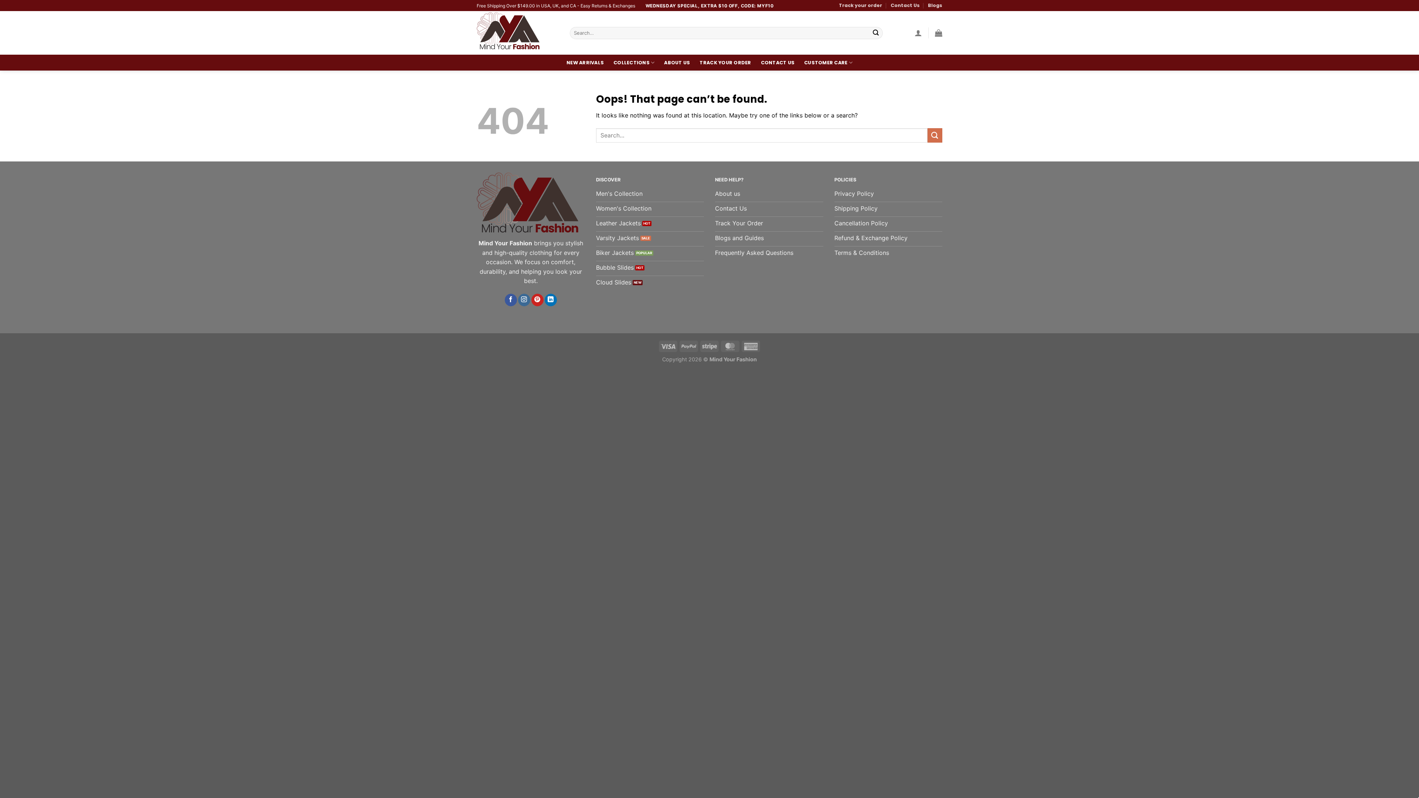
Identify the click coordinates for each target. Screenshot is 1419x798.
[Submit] (876, 33)
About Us (677, 62)
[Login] (918, 33)
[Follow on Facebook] (511, 300)
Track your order (860, 5)
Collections (631, 62)
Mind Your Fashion (733, 359)
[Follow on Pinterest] (537, 300)
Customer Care (825, 62)
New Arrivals (585, 62)
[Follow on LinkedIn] (551, 300)
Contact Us (905, 5)
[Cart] (938, 33)
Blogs (935, 5)
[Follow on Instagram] (524, 300)
